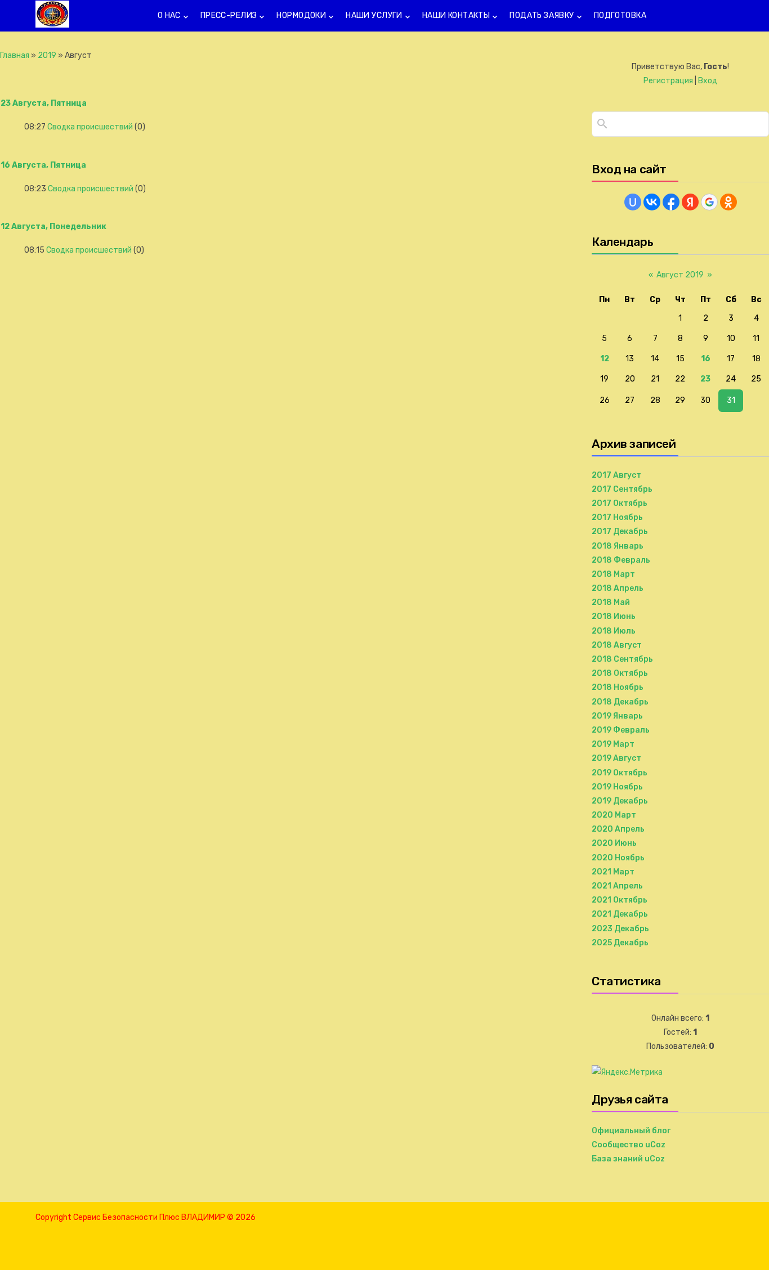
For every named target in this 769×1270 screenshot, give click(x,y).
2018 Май (611, 602)
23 (705, 379)
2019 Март (613, 744)
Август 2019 (680, 275)
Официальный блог (631, 1131)
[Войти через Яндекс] (690, 202)
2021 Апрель (617, 886)
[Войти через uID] (632, 202)
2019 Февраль (621, 730)
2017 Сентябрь (622, 489)
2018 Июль (614, 631)
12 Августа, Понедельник (53, 226)
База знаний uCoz (628, 1159)
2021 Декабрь (620, 914)
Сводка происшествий (90, 127)
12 (604, 359)
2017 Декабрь (620, 531)
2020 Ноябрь (618, 858)
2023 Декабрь (620, 929)
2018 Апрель (617, 588)
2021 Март (613, 872)
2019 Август (616, 758)
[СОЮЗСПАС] (52, 23)
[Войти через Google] (709, 202)
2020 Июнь (614, 843)
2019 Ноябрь (617, 787)
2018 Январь (617, 546)
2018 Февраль (621, 560)
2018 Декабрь (620, 702)
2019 (47, 55)
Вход (707, 81)
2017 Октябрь (619, 503)
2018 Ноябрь (617, 687)
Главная (14, 55)
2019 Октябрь (619, 773)
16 (705, 359)
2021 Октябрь (619, 900)
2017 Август (616, 475)
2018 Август (617, 645)
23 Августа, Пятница (44, 103)
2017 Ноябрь (617, 517)
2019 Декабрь (620, 801)
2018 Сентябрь (622, 659)
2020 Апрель (618, 829)
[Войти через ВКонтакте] (651, 202)
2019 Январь (617, 716)
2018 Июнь (614, 616)
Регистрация (668, 81)
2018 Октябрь (620, 673)
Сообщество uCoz (628, 1145)
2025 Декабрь (620, 943)
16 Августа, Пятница (43, 165)
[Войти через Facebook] (671, 202)
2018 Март (613, 574)
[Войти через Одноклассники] (728, 202)
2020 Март (614, 815)
